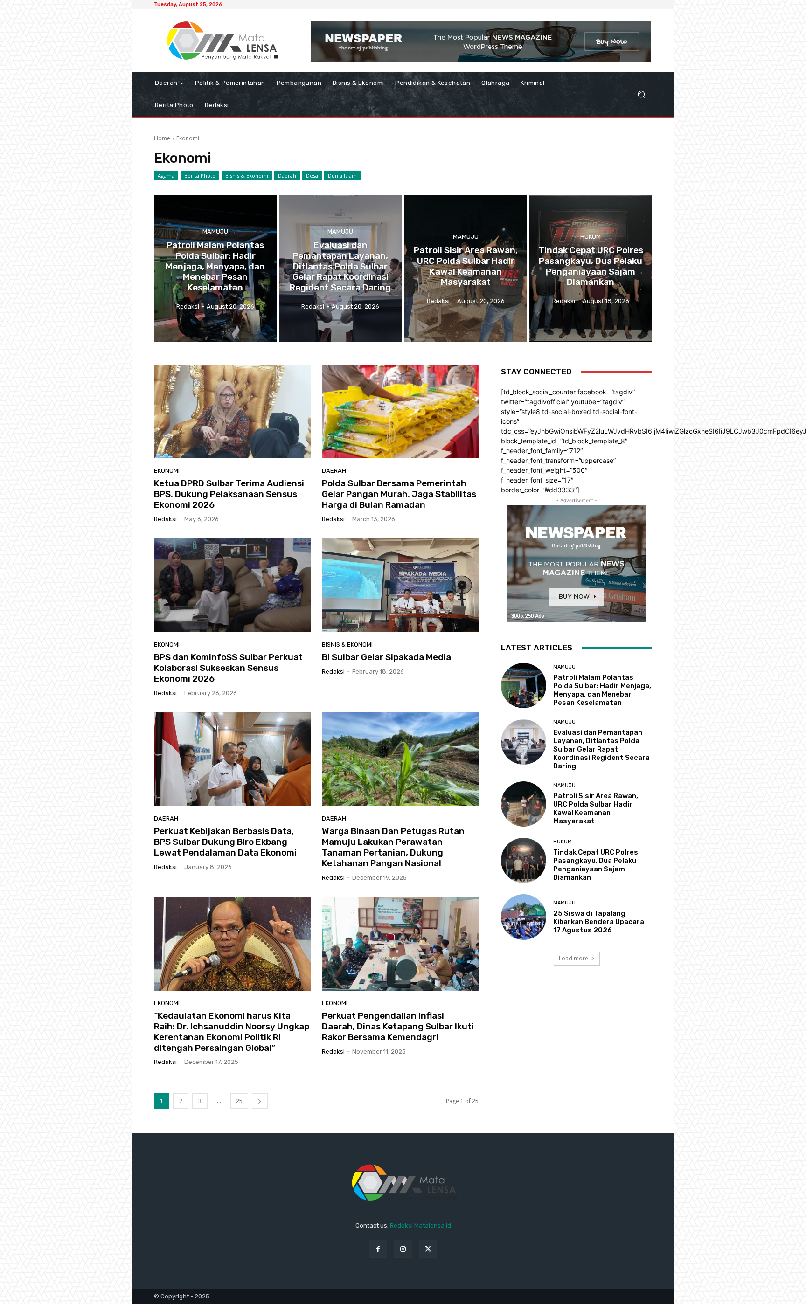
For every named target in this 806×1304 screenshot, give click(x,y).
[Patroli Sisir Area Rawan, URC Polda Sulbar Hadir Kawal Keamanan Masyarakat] (465, 268)
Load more (573, 958)
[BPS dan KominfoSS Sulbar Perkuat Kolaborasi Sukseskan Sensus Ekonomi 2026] (232, 585)
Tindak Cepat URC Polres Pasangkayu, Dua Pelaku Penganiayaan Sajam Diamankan (595, 865)
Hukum (590, 237)
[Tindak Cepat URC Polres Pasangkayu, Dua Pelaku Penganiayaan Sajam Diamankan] (590, 268)
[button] (641, 94)
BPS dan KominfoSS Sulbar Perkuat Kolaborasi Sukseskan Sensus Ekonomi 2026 (228, 668)
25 (239, 1101)
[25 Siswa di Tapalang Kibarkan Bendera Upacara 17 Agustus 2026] (523, 916)
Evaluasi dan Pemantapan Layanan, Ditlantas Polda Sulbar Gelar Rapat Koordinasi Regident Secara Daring (601, 749)
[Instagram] (403, 1249)
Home (162, 138)
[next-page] (260, 1101)
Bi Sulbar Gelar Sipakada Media (386, 657)
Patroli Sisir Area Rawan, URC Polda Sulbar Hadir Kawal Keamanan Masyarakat (595, 808)
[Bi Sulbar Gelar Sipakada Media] (400, 585)
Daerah (287, 175)
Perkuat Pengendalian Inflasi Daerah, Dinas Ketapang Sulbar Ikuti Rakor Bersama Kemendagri (398, 1026)
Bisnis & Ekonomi (246, 175)
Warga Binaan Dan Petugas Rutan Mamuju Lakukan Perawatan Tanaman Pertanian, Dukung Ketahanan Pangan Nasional (393, 847)
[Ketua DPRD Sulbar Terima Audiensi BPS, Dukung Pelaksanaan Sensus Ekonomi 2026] (232, 412)
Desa (312, 175)
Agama (166, 175)
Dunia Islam (342, 175)
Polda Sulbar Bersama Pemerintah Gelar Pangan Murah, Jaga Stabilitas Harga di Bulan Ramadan (399, 494)
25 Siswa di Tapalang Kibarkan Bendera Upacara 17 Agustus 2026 (598, 921)
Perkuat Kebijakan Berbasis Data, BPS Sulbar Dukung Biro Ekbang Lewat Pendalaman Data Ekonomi (225, 842)
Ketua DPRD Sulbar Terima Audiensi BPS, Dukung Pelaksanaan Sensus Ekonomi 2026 (229, 494)
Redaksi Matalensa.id (420, 1225)
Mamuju (215, 231)
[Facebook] (378, 1249)
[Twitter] (428, 1249)
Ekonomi (167, 471)
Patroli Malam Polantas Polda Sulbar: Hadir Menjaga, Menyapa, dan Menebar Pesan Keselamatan (602, 690)
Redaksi (165, 519)
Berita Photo (199, 175)
